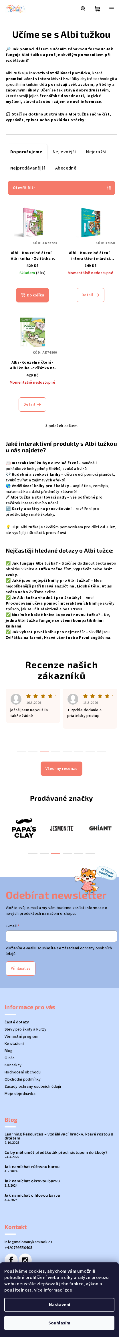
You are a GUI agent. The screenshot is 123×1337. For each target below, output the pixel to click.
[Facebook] (11, 1260)
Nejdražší (96, 152)
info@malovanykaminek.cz (29, 1242)
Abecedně (65, 168)
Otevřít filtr (24, 188)
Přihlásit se (21, 968)
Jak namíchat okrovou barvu (32, 1181)
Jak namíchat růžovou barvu (32, 1167)
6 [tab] (90, 853)
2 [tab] (44, 853)
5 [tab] (78, 853)
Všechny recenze (61, 769)
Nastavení (59, 1305)
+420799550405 (18, 1248)
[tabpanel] (24, 828)
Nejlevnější (64, 152)
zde (68, 1290)
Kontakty (13, 1065)
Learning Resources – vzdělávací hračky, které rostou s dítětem (59, 1136)
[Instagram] (25, 1260)
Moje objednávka (20, 1094)
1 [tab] (32, 853)
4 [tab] (67, 853)
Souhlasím (59, 1323)
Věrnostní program (22, 1036)
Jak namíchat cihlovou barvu (32, 1195)
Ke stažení (14, 1044)
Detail (87, 295)
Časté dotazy (17, 1022)
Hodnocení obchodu (23, 1072)
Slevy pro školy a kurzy (25, 1029)
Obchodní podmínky (23, 1079)
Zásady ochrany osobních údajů (33, 1086)
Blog (9, 1051)
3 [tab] (55, 853)
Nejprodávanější (27, 168)
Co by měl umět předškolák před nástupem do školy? (56, 1152)
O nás (10, 1058)
